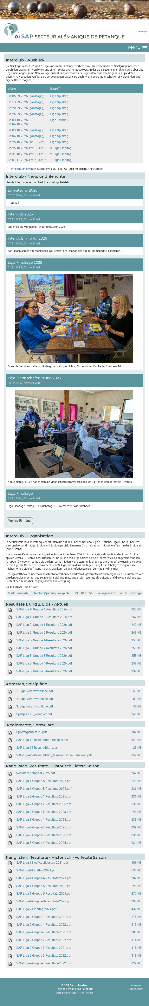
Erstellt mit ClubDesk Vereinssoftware (74, 993)
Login (144, 31)
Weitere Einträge (19, 521)
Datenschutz (135, 988)
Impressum (136, 985)
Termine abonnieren (21, 168)
